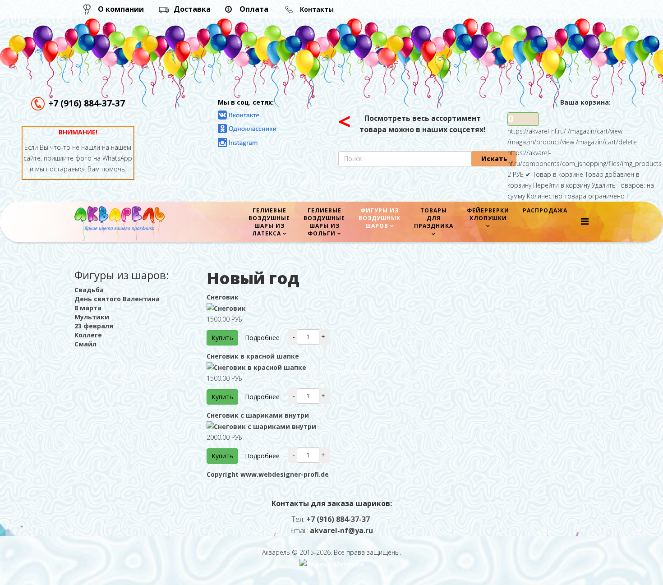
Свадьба (89, 290)
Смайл (85, 344)
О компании (121, 9)
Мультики (91, 317)
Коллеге (88, 335)
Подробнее (262, 337)
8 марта (87, 308)
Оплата (253, 9)
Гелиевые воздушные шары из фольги (324, 222)
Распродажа (545, 210)
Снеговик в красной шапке (253, 356)
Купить (222, 337)
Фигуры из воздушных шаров (380, 218)
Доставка (192, 9)
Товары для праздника (433, 218)
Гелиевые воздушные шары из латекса (269, 222)
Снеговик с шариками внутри (258, 415)
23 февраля (93, 326)
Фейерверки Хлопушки (488, 214)
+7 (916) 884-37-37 (86, 103)
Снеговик (223, 297)
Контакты (317, 9)
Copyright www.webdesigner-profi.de (268, 474)
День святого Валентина (117, 299)
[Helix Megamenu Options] (585, 221)
